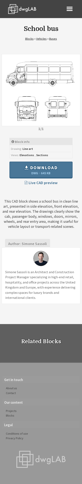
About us (11, 388)
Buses (53, 39)
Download (43, 170)
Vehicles (41, 39)
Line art (27, 149)
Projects (11, 411)
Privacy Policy (14, 438)
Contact (11, 393)
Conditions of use (17, 433)
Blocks (29, 39)
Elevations (27, 155)
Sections (42, 155)
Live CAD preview (43, 182)
